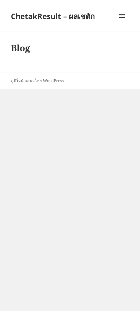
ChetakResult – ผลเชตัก (53, 16)
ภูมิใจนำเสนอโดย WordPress (37, 81)
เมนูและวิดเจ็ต (122, 16)
